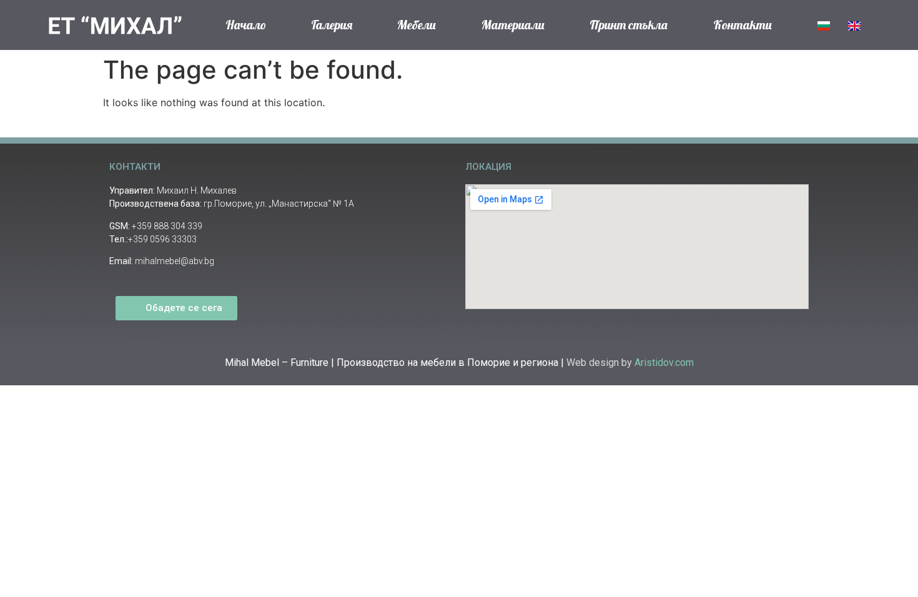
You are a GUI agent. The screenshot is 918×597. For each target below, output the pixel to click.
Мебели (416, 24)
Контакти (742, 24)
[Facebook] (266, 311)
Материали (513, 24)
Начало (245, 24)
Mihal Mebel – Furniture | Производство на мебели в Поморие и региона (393, 362)
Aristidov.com (664, 362)
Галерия (331, 24)
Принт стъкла (629, 24)
